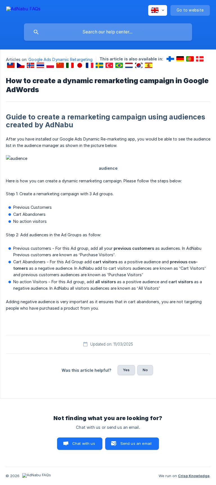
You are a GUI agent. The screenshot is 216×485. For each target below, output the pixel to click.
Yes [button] (126, 370)
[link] (170, 59)
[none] (23, 9)
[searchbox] (108, 32)
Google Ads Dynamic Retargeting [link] (60, 59)
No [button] (145, 370)
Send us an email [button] (136, 443)
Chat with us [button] (83, 443)
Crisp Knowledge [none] (194, 475)
